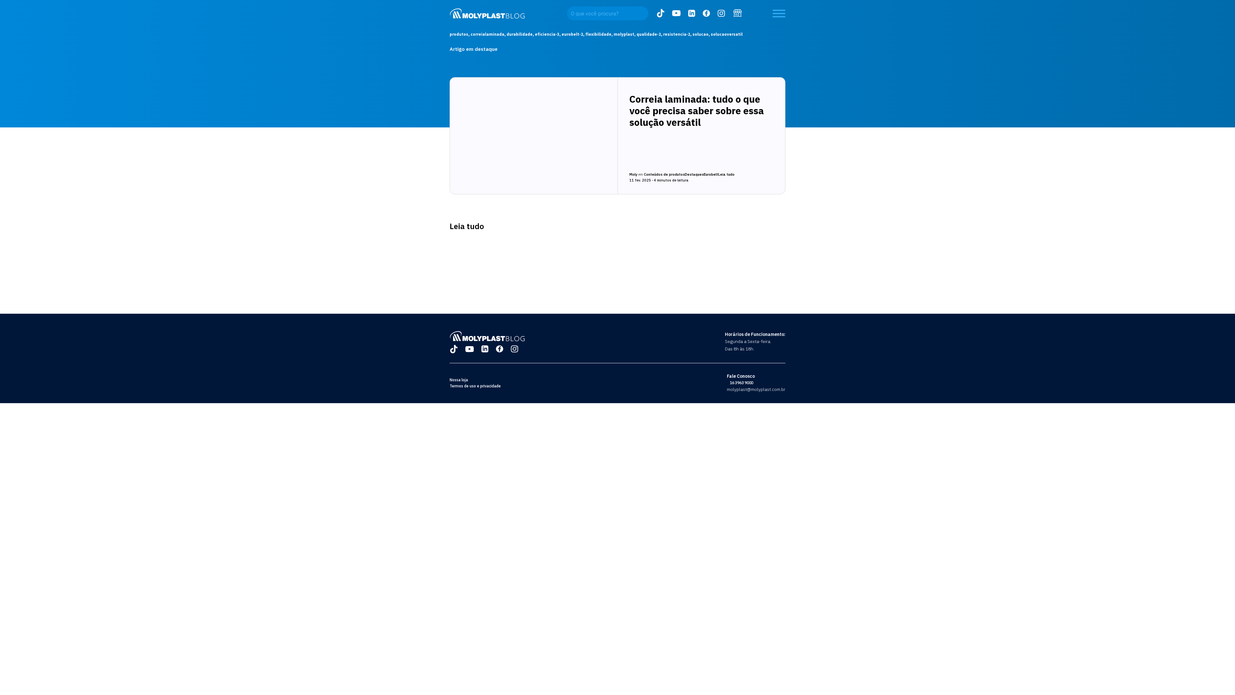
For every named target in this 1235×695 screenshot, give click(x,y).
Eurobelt (711, 174)
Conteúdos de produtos (664, 174)
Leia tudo (726, 174)
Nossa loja (459, 379)
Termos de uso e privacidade (475, 386)
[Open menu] (779, 13)
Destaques (694, 174)
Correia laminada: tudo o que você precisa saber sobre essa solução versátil (696, 110)
